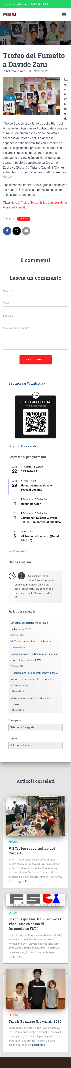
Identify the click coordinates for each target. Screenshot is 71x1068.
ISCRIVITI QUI (39, 3)
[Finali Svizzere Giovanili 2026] (35, 988)
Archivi (13, 738)
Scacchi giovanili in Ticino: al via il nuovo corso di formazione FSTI (35, 924)
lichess (45, 580)
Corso (13, 913)
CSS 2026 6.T (29, 471)
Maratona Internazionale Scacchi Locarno (36, 487)
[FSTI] (11, 14)
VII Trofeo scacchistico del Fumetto (31, 641)
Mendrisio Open (31, 504)
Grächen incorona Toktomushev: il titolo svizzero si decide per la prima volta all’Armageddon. (34, 679)
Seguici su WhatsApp (27, 383)
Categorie (15, 720)
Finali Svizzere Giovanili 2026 (35, 1021)
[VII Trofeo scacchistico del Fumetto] (35, 815)
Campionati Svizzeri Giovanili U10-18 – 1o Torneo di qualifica (41, 520)
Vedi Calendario (18, 551)
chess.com (21, 584)
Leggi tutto (22, 881)
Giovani (24, 219)
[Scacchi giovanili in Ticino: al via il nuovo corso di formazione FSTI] (35, 899)
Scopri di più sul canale (22, 446)
